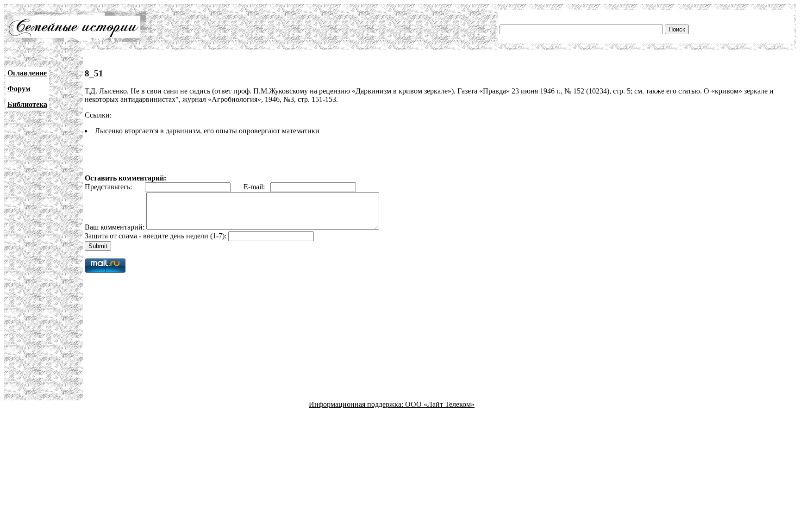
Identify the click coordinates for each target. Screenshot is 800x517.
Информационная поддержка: (357, 404)
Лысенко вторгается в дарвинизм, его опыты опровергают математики (207, 131)
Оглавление (27, 73)
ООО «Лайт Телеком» (440, 404)
